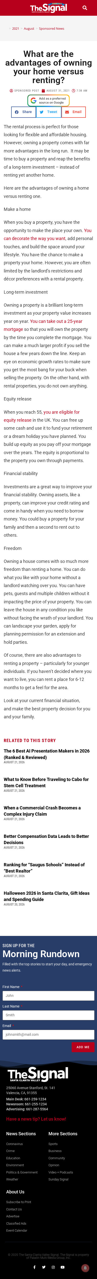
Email (7, 1026)
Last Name (11, 1006)
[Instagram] (53, 1267)
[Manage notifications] (85, 1268)
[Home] (6, 28)
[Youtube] (62, 1267)
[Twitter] (44, 1267)
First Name (11, 987)
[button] (12, 8)
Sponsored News (51, 28)
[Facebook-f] (34, 1267)
